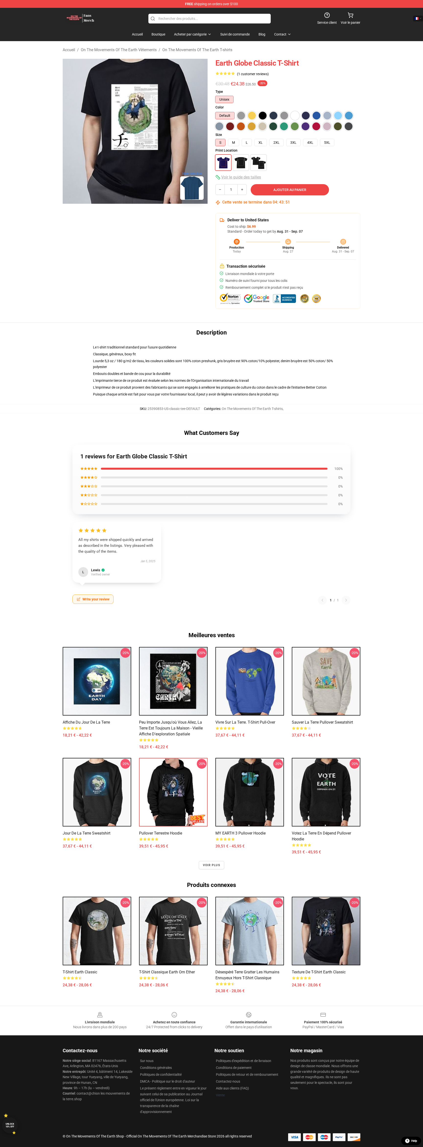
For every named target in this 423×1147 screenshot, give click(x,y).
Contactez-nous (228, 1081)
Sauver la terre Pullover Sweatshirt (322, 722)
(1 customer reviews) (253, 74)
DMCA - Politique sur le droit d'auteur (167, 1081)
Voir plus (211, 865)
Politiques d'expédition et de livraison (243, 1061)
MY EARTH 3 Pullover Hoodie (240, 833)
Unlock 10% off (10, 1125)
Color (219, 107)
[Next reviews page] (346, 600)
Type (219, 92)
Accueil (69, 50)
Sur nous (146, 1061)
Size (218, 135)
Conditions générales (156, 1068)
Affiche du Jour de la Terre (86, 722)
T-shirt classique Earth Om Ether (167, 972)
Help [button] (414, 1141)
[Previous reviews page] (322, 600)
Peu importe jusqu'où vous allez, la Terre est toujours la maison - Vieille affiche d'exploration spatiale (171, 728)
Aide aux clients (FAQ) (232, 1088)
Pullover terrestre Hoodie (160, 833)
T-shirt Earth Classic (80, 972)
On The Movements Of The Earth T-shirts (197, 50)
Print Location (226, 150)
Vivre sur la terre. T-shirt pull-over (245, 722)
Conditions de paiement (234, 1068)
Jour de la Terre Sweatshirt (86, 833)
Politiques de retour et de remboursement (247, 1074)
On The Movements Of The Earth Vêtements (119, 50)
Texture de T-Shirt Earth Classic (319, 972)
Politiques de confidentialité (161, 1074)
